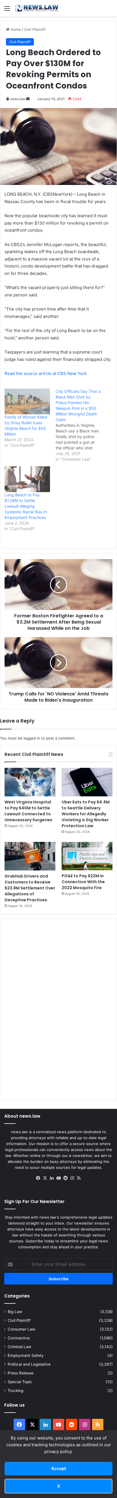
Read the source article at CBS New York (46, 373)
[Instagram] (72, 1178)
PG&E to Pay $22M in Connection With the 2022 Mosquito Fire (83, 882)
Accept (58, 1468)
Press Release (21, 1373)
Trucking (15, 1390)
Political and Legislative (29, 1364)
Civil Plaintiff (35, 29)
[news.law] (37, 8)
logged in (32, 738)
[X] (44, 1178)
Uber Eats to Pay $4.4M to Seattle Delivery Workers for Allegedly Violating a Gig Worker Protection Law (86, 814)
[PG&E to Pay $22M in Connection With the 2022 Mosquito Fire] (87, 856)
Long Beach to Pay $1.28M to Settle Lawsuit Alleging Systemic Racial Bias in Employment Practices (26, 506)
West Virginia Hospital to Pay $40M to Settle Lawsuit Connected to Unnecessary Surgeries (28, 811)
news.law (17, 99)
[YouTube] (58, 1178)
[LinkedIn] (51, 1178)
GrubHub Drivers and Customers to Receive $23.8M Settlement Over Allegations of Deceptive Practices (30, 888)
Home (15, 29)
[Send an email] (28, 99)
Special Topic (20, 1382)
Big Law (15, 1311)
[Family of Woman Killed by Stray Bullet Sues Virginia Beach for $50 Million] (27, 401)
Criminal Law (19, 1346)
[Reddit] (65, 1178)
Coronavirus (19, 1338)
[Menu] (7, 10)
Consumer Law (21, 1329)
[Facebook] (38, 1178)
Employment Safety (26, 1355)
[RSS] (79, 1178)
